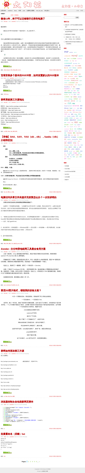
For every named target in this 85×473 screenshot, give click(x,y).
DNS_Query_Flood (77, 112)
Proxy (65, 154)
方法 (12, 243)
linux (15, 10)
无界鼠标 (75, 99)
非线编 (74, 143)
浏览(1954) (58, 94)
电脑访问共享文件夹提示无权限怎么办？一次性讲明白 (29, 197)
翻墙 (81, 105)
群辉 (14, 131)
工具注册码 (67, 65)
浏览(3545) (58, 428)
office (75, 94)
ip (72, 135)
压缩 (5, 70)
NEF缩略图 (73, 137)
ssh (76, 60)
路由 (78, 90)
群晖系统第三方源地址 (12, 99)
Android (66, 131)
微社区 (70, 147)
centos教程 (67, 176)
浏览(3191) (58, 456)
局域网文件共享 (74, 80)
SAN (4, 179)
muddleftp (79, 58)
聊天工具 (71, 131)
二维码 (74, 147)
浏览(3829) (58, 285)
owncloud (66, 129)
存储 (14, 70)
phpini (78, 124)
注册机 (80, 122)
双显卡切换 (67, 101)
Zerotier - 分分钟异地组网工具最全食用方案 (23, 249)
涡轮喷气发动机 (68, 92)
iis (79, 63)
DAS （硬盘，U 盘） (14, 151)
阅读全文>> (7, 66)
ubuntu (79, 96)
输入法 (66, 68)
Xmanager (66, 145)
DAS (4, 170)
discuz (66, 108)
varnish (66, 99)
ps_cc (71, 126)
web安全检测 (71, 82)
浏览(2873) (58, 243)
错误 (76, 122)
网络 (9, 192)
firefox (71, 145)
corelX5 (71, 124)
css (65, 116)
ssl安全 (72, 149)
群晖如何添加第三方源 (12, 350)
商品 (69, 135)
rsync (80, 80)
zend (73, 65)
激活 (81, 151)
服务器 (15, 243)
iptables (71, 52)
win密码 (76, 70)
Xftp (72, 122)
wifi (80, 99)
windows (10, 10)
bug (75, 124)
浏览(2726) (58, 70)
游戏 (65, 78)
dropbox (66, 94)
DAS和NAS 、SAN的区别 (15, 158)
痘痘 (80, 74)
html (71, 108)
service (75, 141)
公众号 (72, 154)
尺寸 (78, 135)
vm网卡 (76, 76)
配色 (81, 108)
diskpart (8, 70)
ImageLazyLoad (68, 105)
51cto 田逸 (67, 168)
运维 (80, 147)
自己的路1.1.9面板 (68, 74)
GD (76, 84)
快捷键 (71, 118)
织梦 (81, 154)
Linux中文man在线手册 (70, 171)
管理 (81, 10)
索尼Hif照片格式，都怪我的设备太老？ (21, 290)
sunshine (14, 21)
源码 (72, 114)
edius (79, 141)
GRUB (65, 82)
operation (67, 174)
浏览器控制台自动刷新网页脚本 (17, 401)
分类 (65, 135)
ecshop (79, 129)
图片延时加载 (76, 105)
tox (79, 131)
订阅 (77, 10)
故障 (16, 70)
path (77, 82)
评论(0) (51, 70)
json (69, 114)
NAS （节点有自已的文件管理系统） (18, 154)
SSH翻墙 (78, 88)
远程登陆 (79, 68)
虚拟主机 (73, 101)
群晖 (16, 131)
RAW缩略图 (80, 137)
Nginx (80, 76)
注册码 (77, 151)
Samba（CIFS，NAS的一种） (17, 164)
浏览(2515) (58, 131)
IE (18, 285)
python (69, 139)
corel (81, 118)
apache (81, 56)
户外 (65, 103)
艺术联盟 (67, 166)
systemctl (70, 141)
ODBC (65, 76)
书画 (75, 135)
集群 (80, 116)
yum (24, 10)
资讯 (77, 78)
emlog (75, 114)
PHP (5, 94)
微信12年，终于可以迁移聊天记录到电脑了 (23, 18)
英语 (78, 94)
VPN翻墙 (75, 153)
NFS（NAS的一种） (14, 162)
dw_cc (75, 126)
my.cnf (70, 151)
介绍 (6, 149)
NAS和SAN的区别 (13, 160)
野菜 (74, 86)
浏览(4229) (58, 396)
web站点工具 (67, 56)
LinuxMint (67, 80)
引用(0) (54, 70)
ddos (71, 112)
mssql (65, 70)
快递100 (67, 179)
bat (4, 456)
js (4, 428)
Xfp (78, 143)
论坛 (82, 145)
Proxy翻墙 (69, 153)
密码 (7, 243)
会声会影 (66, 120)
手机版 (65, 147)
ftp (4, 192)
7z (71, 94)
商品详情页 (79, 133)
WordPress (67, 86)
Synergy (70, 99)
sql (71, 97)
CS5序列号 (66, 96)
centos (73, 116)
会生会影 (66, 124)
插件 (65, 139)
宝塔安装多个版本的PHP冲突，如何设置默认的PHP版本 (30, 75)
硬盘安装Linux (67, 88)
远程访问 (77, 149)
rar (69, 94)
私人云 (71, 129)
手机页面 (69, 133)
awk (72, 90)
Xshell (68, 122)
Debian (74, 68)
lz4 (74, 118)
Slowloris (66, 112)
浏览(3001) (58, 192)
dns (17, 285)
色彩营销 (69, 110)
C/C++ (74, 108)
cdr (65, 156)
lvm (65, 110)
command (8, 285)
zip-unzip (75, 63)
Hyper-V (80, 84)
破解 (65, 143)
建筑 (79, 92)
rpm (79, 126)
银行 (75, 90)
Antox (75, 131)
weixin (19, 70)
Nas (11, 396)
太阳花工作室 (45, 471)
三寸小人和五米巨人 (69, 84)
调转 (65, 133)
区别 (6, 156)
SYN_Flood (78, 110)
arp (80, 101)
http (11, 131)
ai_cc (68, 126)
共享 (21, 243)
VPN (69, 154)
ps (4, 131)
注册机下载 (67, 137)
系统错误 (67, 72)
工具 (6, 345)
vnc (70, 60)
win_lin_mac (39, 10)
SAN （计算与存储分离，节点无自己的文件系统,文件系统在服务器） (27, 153)
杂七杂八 (46, 10)
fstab (73, 88)
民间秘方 (66, 60)
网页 (6, 131)
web (6, 192)
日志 (68, 156)
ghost (75, 52)
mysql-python (75, 139)
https (9, 131)
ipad (65, 122)
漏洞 (73, 110)
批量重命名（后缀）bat (13, 434)
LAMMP (66, 118)
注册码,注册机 (30, 10)
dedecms (70, 76)
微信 (79, 153)
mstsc (77, 118)
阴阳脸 (75, 96)
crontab (68, 116)
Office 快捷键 (78, 65)
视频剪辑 (69, 143)
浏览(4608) (58, 345)
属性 (10, 243)
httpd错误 (72, 78)
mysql (74, 55)
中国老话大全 (74, 72)
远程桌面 (79, 120)
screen (65, 141)
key (65, 153)
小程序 (77, 154)
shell (70, 68)
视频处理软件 (73, 120)
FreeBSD (13, 285)
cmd (65, 90)
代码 (20, 10)
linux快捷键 (73, 58)
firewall (75, 74)
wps (74, 151)
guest (18, 243)
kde (65, 126)
